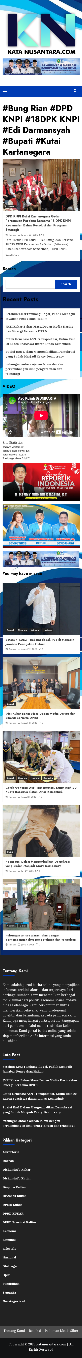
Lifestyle (9, 1248)
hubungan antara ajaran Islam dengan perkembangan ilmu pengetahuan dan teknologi (34, 369)
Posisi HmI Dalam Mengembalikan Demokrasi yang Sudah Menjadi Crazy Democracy (40, 354)
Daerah (11, 206)
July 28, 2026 (27, 944)
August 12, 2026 (29, 649)
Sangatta (48, 777)
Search (9, 269)
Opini (10, 851)
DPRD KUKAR (13, 1213)
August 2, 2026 (28, 796)
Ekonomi (22, 630)
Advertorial (11, 1152)
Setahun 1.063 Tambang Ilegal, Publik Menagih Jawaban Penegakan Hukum (40, 316)
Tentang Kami (14, 1330)
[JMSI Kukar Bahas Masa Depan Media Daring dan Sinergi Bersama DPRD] (41, 683)
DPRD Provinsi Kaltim (19, 1222)
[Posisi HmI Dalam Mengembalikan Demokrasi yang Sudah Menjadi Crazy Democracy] (41, 831)
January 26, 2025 (29, 234)
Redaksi (12, 234)
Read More (12, 255)
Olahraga (10, 1266)
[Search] (75, 90)
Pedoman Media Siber (61, 1330)
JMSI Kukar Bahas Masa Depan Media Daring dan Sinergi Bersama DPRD (39, 328)
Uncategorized (14, 1301)
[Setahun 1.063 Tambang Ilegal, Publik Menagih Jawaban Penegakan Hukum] (41, 609)
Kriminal (35, 630)
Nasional (47, 630)
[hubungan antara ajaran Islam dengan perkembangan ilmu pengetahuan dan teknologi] (41, 904)
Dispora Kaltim (14, 1187)
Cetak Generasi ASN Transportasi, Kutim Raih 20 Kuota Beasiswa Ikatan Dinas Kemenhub (40, 341)
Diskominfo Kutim (16, 1178)
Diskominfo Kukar (17, 1169)
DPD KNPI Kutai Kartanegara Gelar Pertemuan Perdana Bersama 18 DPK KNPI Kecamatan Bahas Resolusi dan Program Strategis (38, 223)
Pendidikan (11, 1284)
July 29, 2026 (27, 870)
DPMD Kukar (12, 1205)
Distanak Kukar (14, 1196)
